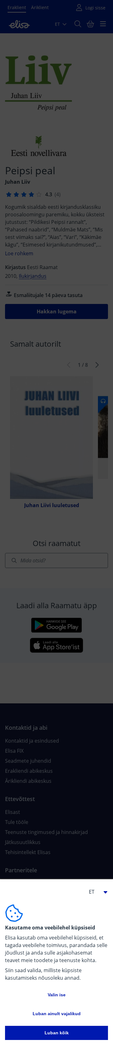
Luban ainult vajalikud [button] (57, 1013)
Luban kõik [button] (57, 1032)
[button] (95, 891)
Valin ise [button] (57, 994)
